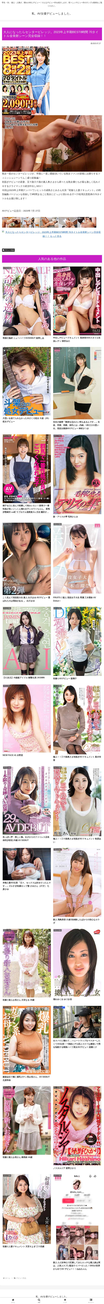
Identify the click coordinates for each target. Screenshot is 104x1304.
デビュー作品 (9, 250)
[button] (96, 709)
